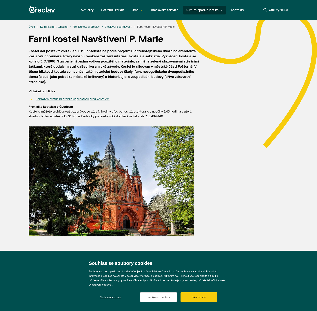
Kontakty (237, 10)
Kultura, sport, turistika (202, 10)
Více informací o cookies (148, 275)
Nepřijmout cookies (158, 297)
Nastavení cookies (110, 297)
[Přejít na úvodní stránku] (42, 9)
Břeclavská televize (164, 10)
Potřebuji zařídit (112, 10)
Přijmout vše (199, 297)
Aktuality (87, 10)
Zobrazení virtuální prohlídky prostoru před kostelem (73, 99)
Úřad (135, 10)
